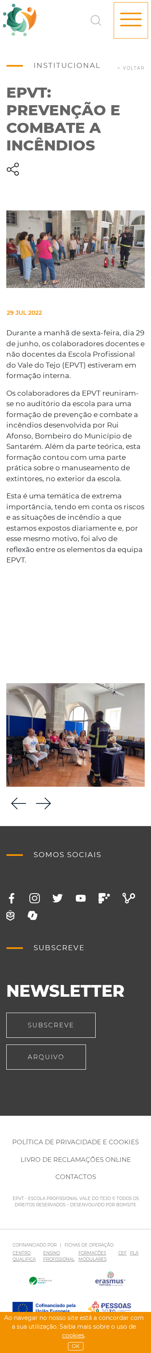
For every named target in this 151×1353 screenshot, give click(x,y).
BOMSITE (126, 1205)
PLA (134, 1253)
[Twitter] (57, 898)
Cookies (73, 1335)
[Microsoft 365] (32, 915)
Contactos (75, 1177)
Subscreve (51, 1025)
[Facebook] (11, 898)
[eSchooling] (10, 915)
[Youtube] (81, 898)
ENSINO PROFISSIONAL (59, 1256)
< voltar (131, 68)
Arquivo (46, 1057)
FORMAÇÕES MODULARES (92, 1256)
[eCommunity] (128, 898)
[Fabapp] (104, 898)
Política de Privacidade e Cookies (75, 1142)
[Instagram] (34, 898)
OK (76, 1346)
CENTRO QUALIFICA (24, 1256)
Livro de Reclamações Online (76, 1160)
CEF (122, 1253)
